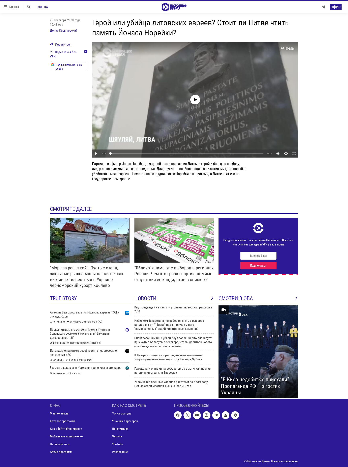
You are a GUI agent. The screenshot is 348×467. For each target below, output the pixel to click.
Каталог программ (62, 421)
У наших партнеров (125, 421)
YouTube (117, 444)
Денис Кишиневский (64, 30)
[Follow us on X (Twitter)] (187, 415)
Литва (43, 7)
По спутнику (120, 429)
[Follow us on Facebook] (178, 415)
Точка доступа (122, 413)
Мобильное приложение (66, 436)
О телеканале (59, 413)
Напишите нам (59, 444)
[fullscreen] (294, 153)
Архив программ (61, 452)
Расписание (120, 452)
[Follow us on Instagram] (206, 415)
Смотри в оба (236, 298)
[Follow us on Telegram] (216, 415)
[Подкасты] (235, 415)
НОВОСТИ (145, 298)
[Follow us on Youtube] (197, 415)
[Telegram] (323, 7)
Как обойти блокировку (66, 429)
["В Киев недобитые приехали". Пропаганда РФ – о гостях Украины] (258, 351)
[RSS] (225, 415)
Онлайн (117, 436)
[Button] (60, 45)
